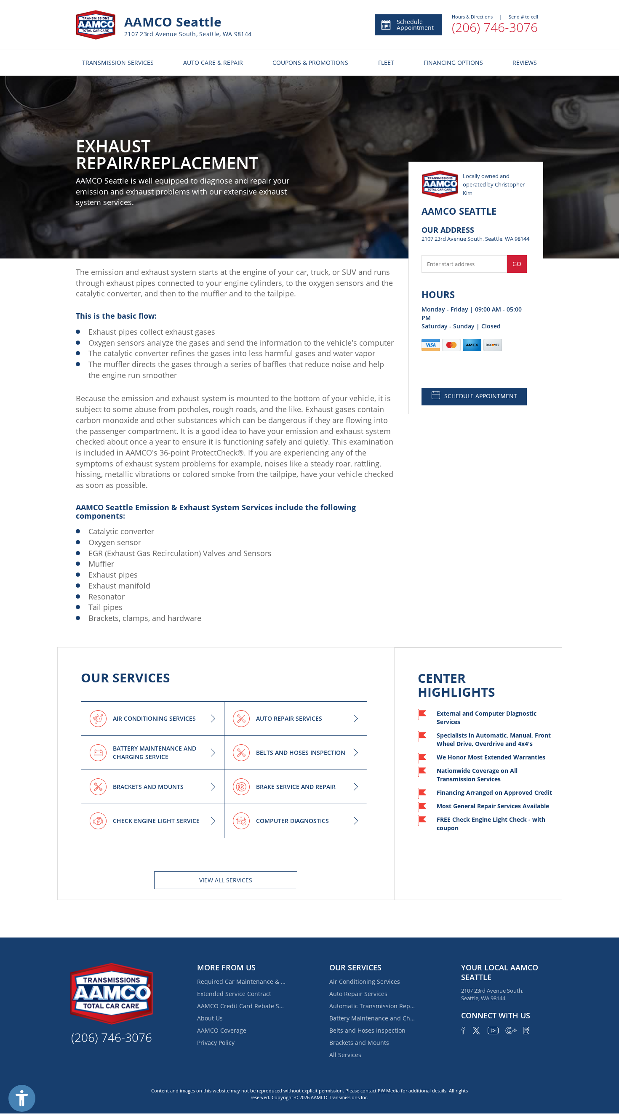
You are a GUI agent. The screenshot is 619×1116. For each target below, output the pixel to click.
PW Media (389, 1090)
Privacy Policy (216, 1043)
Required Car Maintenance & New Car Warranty (241, 981)
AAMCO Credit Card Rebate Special (241, 1006)
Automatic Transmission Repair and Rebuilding (373, 1006)
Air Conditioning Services (364, 981)
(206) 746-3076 (495, 27)
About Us (210, 1018)
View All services (225, 880)
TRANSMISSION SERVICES (118, 63)
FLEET (386, 63)
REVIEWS (524, 63)
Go (516, 264)
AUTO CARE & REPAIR (213, 63)
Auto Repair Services (358, 994)
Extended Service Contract (234, 994)
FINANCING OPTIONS (453, 63)
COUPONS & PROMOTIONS (310, 63)
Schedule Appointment (415, 25)
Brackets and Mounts (359, 1043)
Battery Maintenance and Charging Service (373, 1018)
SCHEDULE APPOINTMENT (480, 396)
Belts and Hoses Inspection (367, 1030)
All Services (345, 1055)
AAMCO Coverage (221, 1030)
